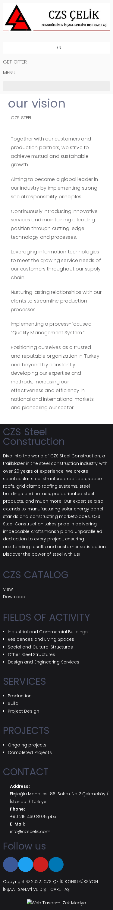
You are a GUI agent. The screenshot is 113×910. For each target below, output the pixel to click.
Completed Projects (30, 752)
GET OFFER (15, 61)
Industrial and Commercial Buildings (48, 632)
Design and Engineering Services (43, 662)
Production (20, 696)
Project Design (23, 711)
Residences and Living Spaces (41, 639)
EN (58, 47)
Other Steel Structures (31, 654)
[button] (56, 86)
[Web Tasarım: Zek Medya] (56, 903)
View (8, 589)
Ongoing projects (27, 745)
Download (14, 597)
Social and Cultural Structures (40, 647)
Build (13, 703)
